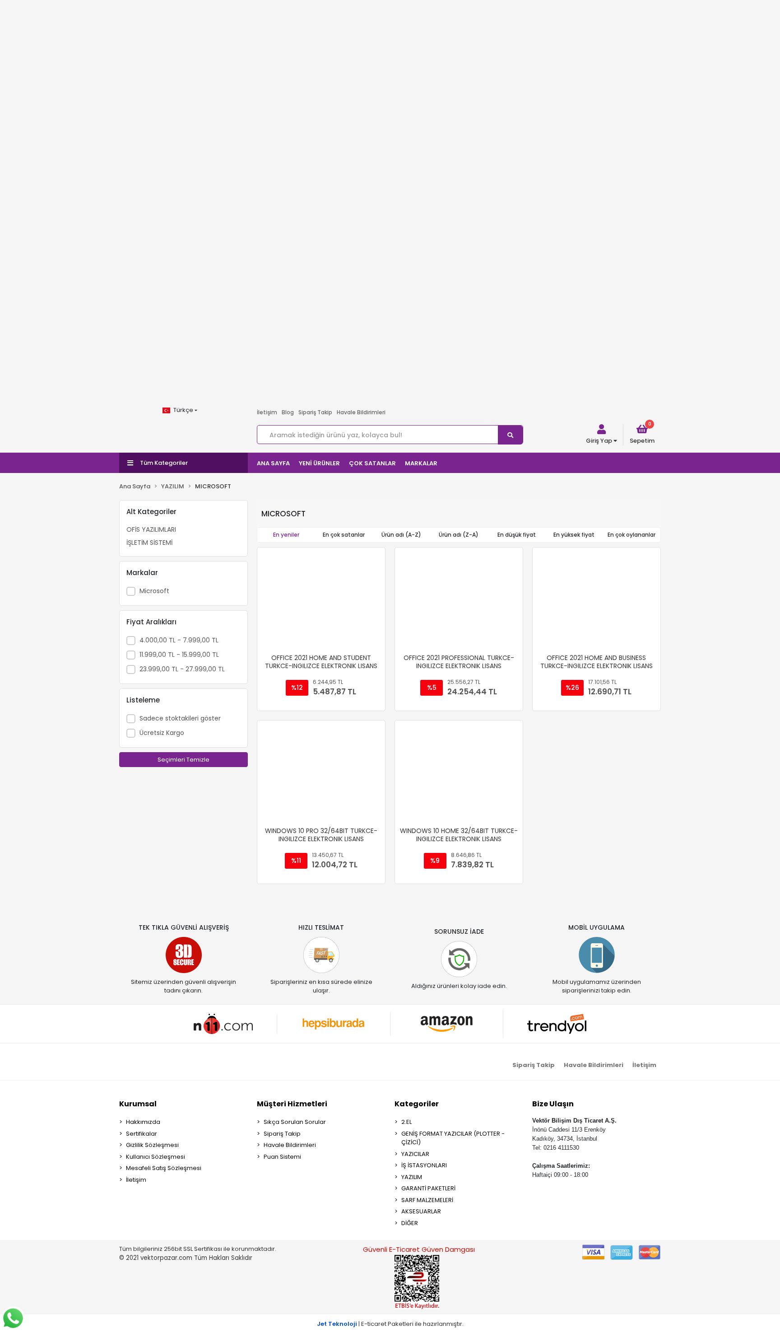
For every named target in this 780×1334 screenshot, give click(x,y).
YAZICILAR (415, 1154)
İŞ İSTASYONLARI (424, 1165)
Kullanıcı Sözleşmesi (155, 1156)
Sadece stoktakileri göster (180, 718)
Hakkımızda (143, 1122)
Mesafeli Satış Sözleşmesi (163, 1168)
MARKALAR (421, 463)
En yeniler (286, 534)
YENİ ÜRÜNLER (319, 463)
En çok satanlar (344, 534)
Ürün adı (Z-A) (458, 534)
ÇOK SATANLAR (372, 463)
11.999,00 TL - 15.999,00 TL (179, 654)
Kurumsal (138, 1104)
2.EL (406, 1122)
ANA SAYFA (273, 463)
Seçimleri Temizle (183, 759)
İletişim (267, 412)
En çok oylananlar (631, 534)
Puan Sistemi (282, 1156)
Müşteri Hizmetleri (292, 1104)
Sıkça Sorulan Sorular (295, 1122)
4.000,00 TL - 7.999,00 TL (178, 640)
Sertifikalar (141, 1133)
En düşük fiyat (516, 534)
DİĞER (409, 1223)
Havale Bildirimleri (361, 412)
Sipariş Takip (315, 412)
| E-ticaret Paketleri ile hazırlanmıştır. (390, 1324)
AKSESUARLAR (421, 1211)
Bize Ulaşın (553, 1104)
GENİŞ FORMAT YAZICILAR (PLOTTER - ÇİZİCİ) (453, 1138)
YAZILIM (411, 1177)
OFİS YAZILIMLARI (151, 529)
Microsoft (154, 590)
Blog (288, 412)
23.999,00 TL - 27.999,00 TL (182, 669)
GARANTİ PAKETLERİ (428, 1188)
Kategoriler (417, 1104)
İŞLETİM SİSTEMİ (149, 542)
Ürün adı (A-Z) (401, 534)
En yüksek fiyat (573, 534)
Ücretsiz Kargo (161, 732)
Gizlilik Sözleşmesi (152, 1145)
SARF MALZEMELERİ (427, 1200)
